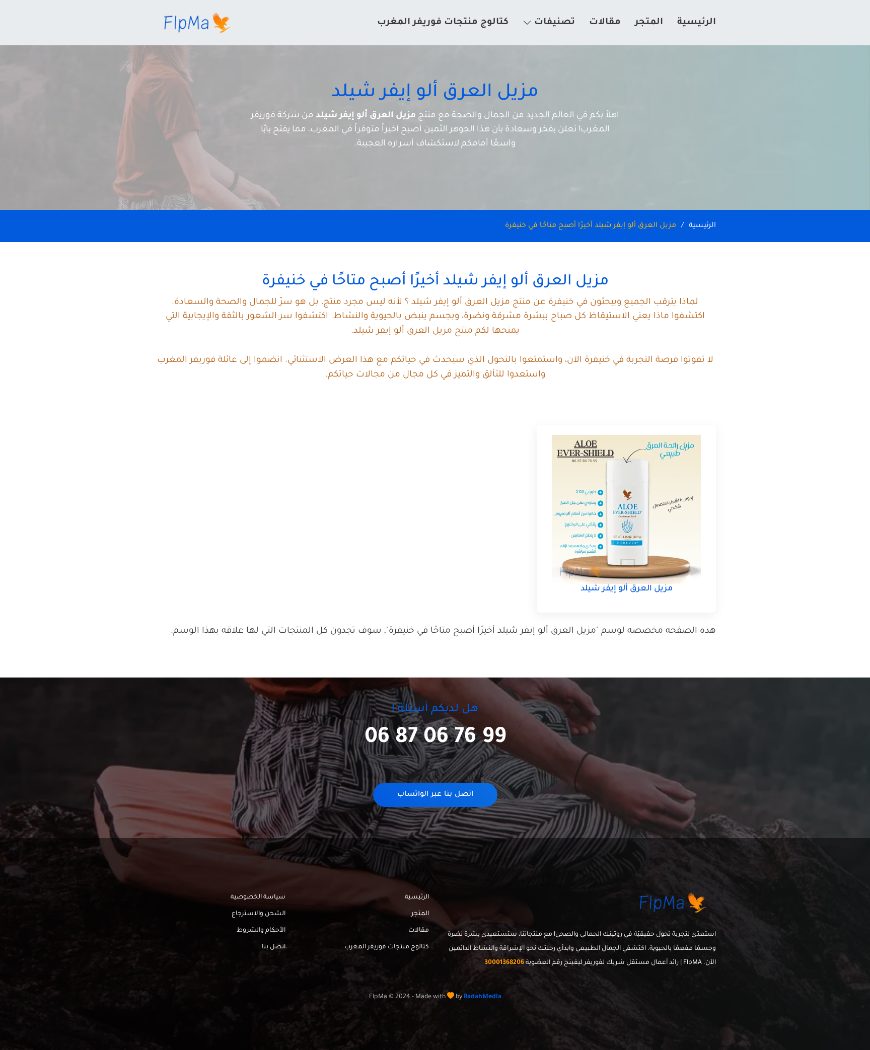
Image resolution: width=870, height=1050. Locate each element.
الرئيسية (696, 23)
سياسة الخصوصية (258, 897)
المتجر (649, 23)
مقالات (605, 23)
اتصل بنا (273, 947)
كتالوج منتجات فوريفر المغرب (443, 23)
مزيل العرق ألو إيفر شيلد (627, 588)
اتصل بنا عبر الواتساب (435, 795)
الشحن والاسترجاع (258, 914)
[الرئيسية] (199, 23)
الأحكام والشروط (261, 930)
